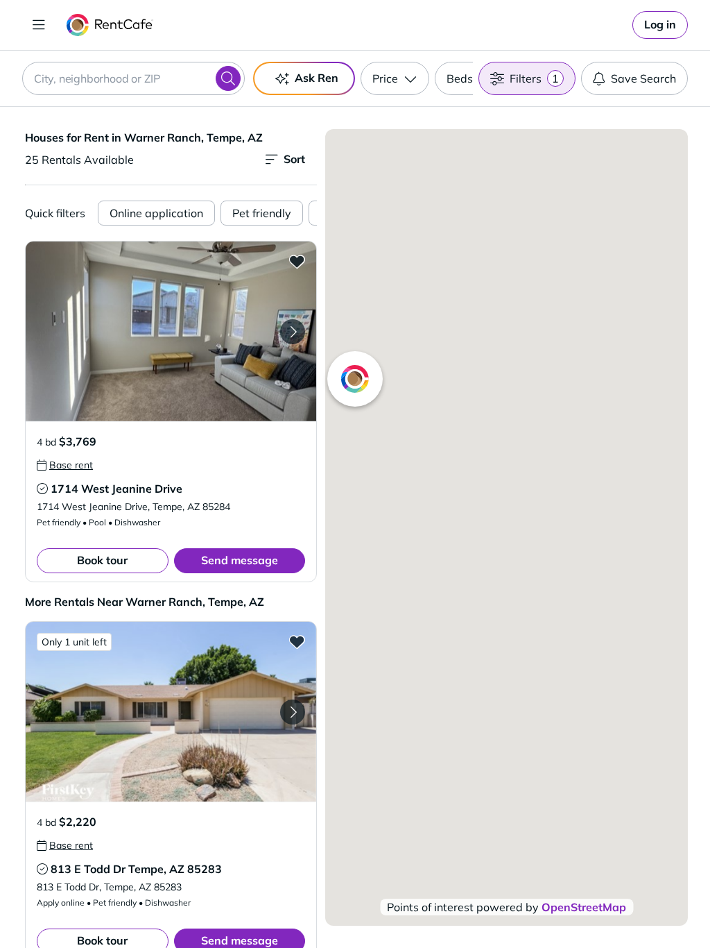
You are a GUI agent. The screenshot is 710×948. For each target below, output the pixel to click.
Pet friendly (261, 213)
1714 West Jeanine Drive (116, 489)
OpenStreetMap (584, 907)
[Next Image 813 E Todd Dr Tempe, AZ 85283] (292, 712)
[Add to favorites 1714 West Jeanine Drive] (296, 260)
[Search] (228, 78)
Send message (239, 560)
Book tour (102, 560)
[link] (660, 25)
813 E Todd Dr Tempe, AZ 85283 (136, 869)
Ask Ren (316, 78)
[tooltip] (65, 465)
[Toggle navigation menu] (38, 25)
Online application (156, 213)
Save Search (643, 78)
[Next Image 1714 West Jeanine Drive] (292, 331)
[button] (171, 331)
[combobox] (133, 78)
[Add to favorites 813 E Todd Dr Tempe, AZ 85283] (296, 641)
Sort (294, 159)
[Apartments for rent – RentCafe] (110, 25)
